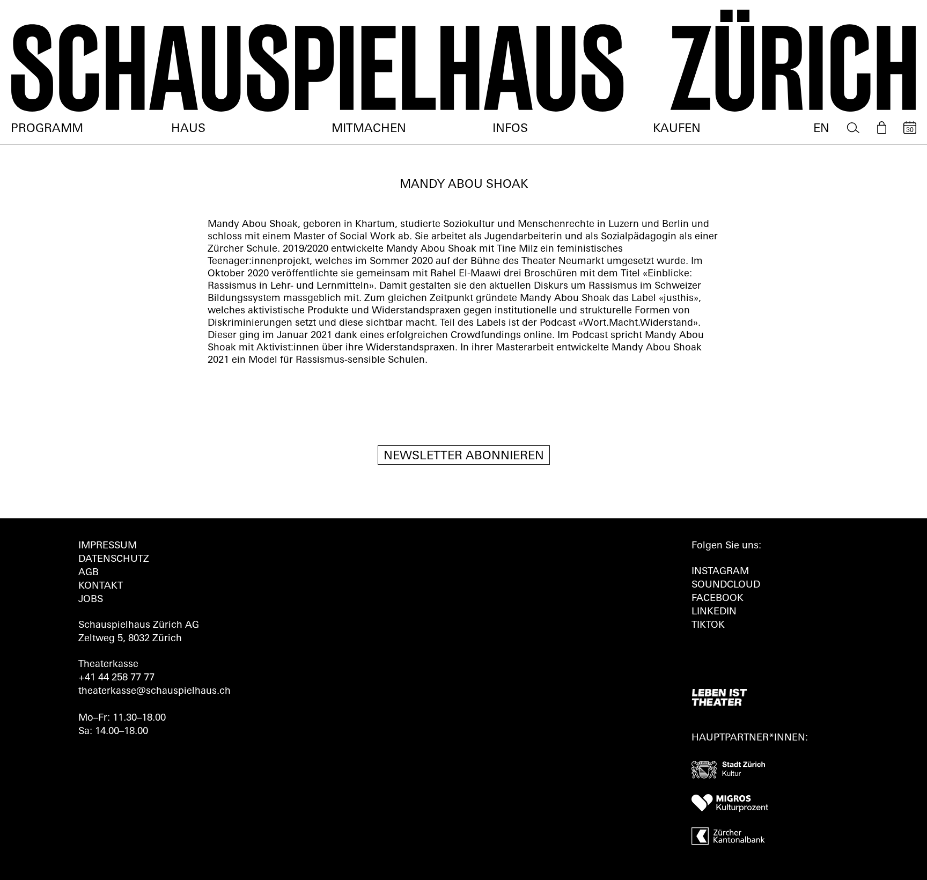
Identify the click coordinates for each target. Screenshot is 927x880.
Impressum (107, 546)
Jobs (90, 600)
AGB (88, 573)
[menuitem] (853, 128)
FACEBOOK (717, 599)
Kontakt (100, 586)
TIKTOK (708, 625)
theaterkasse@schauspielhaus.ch (154, 691)
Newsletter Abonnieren (464, 456)
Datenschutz (113, 559)
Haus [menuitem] (188, 129)
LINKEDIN (714, 612)
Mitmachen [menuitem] (369, 129)
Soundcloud (725, 585)
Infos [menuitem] (510, 129)
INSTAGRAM (720, 572)
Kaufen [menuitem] (677, 129)
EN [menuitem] (821, 129)
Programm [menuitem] (47, 129)
